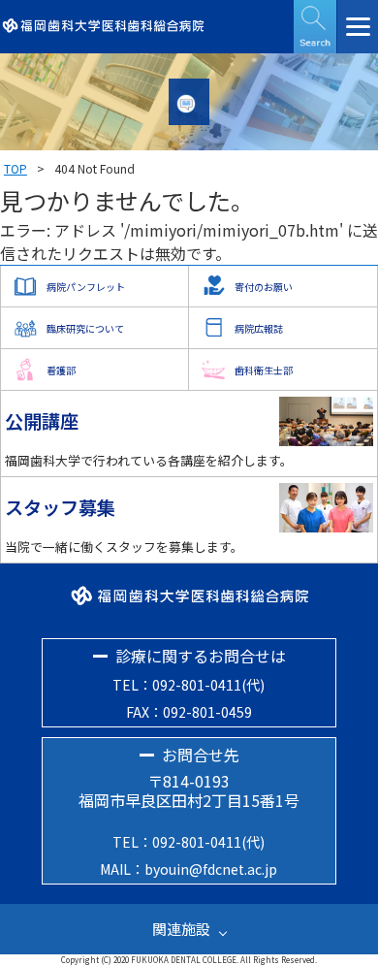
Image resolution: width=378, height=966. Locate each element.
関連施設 (181, 928)
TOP (15, 168)
